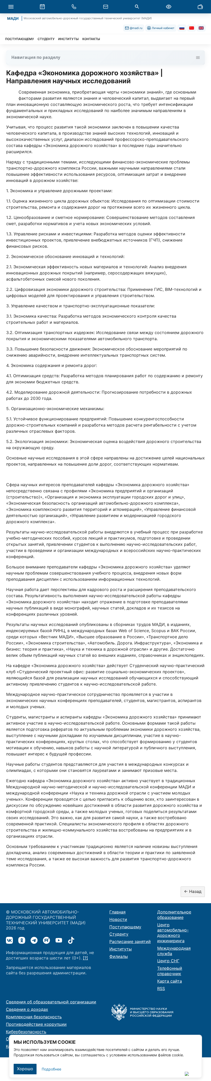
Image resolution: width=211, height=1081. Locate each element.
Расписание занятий (130, 941)
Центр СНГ (168, 960)
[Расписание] (42, 6)
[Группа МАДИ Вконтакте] (9, 940)
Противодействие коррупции (36, 1024)
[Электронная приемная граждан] (105, 6)
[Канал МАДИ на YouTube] (58, 940)
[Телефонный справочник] (73, 6)
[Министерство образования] (142, 1011)
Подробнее (51, 1069)
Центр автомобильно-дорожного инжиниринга (173, 932)
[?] (85, 957)
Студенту (118, 934)
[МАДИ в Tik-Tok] (71, 940)
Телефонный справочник (169, 971)
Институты (120, 948)
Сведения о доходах (27, 1009)
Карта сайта (169, 981)
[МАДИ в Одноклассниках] (21, 940)
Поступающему (125, 926)
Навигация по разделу (35, 57)
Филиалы (118, 956)
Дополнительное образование (174, 914)
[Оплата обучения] (200, 6)
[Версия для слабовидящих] (168, 6)
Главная (117, 911)
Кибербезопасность (26, 1031)
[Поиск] (137, 6)
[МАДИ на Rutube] (46, 940)
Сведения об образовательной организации (51, 1001)
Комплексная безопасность (34, 1016)
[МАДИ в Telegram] (34, 940)
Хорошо (25, 1068)
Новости (118, 919)
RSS (161, 988)
